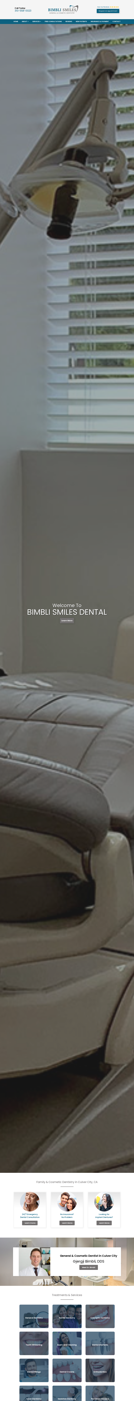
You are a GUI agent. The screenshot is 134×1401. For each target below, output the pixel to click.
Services (36, 21)
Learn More (66, 620)
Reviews (69, 21)
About (24, 21)
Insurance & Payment (100, 21)
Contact (116, 21)
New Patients (81, 21)
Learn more (30, 1223)
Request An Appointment (108, 11)
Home (16, 21)
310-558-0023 (23, 10)
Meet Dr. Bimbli (88, 1267)
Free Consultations (53, 21)
